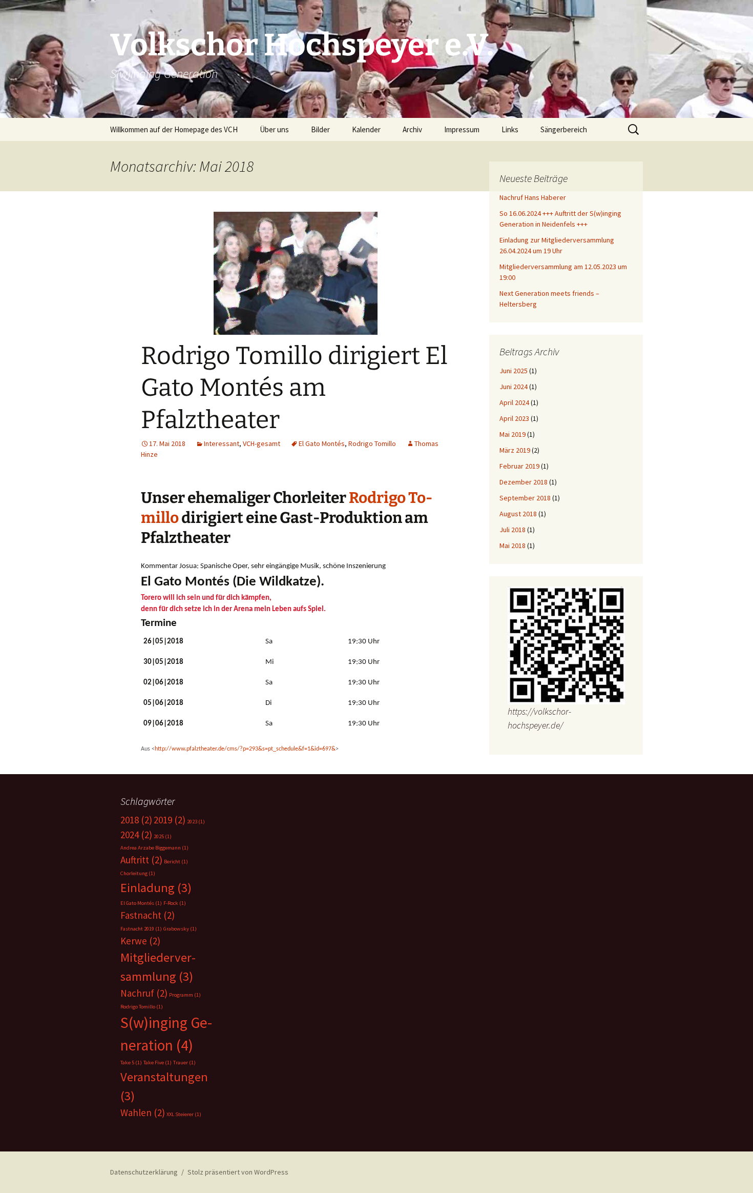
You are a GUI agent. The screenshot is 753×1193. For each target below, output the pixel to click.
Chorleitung (137, 873)
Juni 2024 (513, 386)
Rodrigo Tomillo (372, 443)
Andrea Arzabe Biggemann (154, 847)
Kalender (366, 129)
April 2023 (514, 418)
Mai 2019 (512, 434)
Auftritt (141, 860)
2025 (163, 836)
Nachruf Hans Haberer (532, 197)
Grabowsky (180, 928)
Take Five (157, 1062)
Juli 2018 (512, 529)
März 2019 (514, 450)
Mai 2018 (512, 545)
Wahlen (142, 1112)
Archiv (412, 129)
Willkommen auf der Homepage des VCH (174, 129)
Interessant (221, 443)
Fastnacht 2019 (141, 928)
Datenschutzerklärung (144, 1172)
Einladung (156, 888)
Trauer (184, 1062)
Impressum (461, 129)
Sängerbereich (563, 129)
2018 (136, 820)
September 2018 (525, 497)
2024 (136, 834)
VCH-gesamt (261, 443)
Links (509, 129)
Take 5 (131, 1062)
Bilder (320, 129)
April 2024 (514, 402)
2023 (196, 821)
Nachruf (144, 993)
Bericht (176, 861)
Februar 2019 (519, 466)
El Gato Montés (322, 443)
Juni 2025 (513, 370)
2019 (169, 820)
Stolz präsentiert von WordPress (237, 1172)
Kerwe (140, 941)
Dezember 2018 (523, 482)
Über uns (274, 129)
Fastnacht (147, 915)
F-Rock (174, 903)
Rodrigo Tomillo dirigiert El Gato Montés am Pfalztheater (294, 388)
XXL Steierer (183, 1114)
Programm (185, 995)
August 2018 (518, 513)
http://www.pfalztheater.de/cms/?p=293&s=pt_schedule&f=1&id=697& (245, 749)
